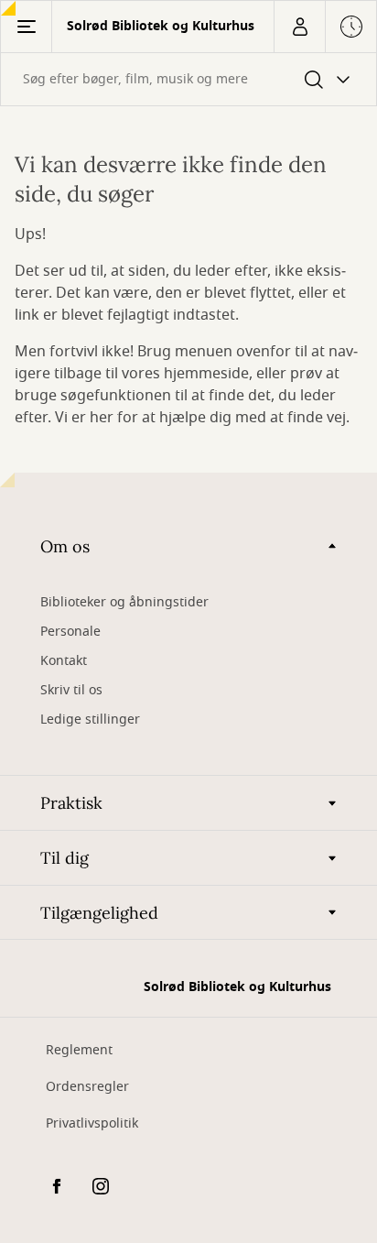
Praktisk (71, 802)
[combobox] (188, 79)
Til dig (64, 857)
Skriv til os (71, 690)
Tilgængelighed (99, 912)
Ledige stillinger (90, 719)
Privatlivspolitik (92, 1123)
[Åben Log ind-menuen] (299, 26)
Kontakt (63, 661)
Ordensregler (87, 1086)
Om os (65, 546)
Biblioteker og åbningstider (124, 602)
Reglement (79, 1050)
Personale (70, 631)
